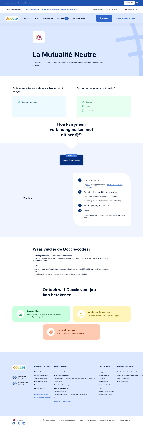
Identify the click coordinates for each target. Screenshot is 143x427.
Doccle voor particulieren (14, 9)
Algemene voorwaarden (67, 420)
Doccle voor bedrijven (32, 9)
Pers (100, 388)
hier (88, 185)
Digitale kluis (38, 372)
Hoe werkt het (39, 385)
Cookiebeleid (92, 420)
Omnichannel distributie (61, 375)
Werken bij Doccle (104, 385)
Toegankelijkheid (125, 420)
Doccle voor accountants (69, 9)
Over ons (102, 378)
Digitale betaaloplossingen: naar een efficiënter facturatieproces (74, 378)
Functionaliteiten (39, 388)
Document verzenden (61, 388)
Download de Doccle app (42, 398)
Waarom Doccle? (59, 372)
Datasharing (58, 381)
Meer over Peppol (123, 378)
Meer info (129, 3)
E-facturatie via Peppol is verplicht (128, 372)
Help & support (98, 9)
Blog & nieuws (103, 381)
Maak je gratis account (41, 394)
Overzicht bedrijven (40, 381)
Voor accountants (123, 381)
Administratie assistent (41, 375)
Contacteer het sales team (62, 401)
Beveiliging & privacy (105, 394)
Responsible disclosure (108, 420)
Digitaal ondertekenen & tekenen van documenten (70, 394)
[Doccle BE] (12, 18)
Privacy (81, 420)
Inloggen (101, 372)
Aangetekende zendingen (62, 385)
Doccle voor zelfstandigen (50, 9)
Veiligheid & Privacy (40, 378)
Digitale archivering (60, 391)
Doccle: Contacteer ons (106, 391)
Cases (56, 398)
